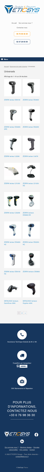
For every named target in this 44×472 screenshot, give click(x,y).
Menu (6, 59)
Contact (32, 450)
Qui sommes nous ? (11, 447)
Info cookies (23, 450)
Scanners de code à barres (18, 66)
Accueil (6, 66)
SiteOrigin (20, 467)
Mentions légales (26, 447)
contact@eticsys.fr (22, 456)
